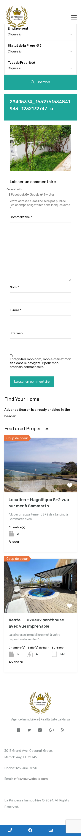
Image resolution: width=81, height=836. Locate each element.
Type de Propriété (21, 63)
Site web (16, 333)
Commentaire (21, 217)
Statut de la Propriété (24, 46)
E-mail (15, 310)
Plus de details (41, 481)
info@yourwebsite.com (31, 779)
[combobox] (40, 51)
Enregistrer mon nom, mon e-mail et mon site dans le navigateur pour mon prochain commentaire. (40, 363)
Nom (14, 287)
